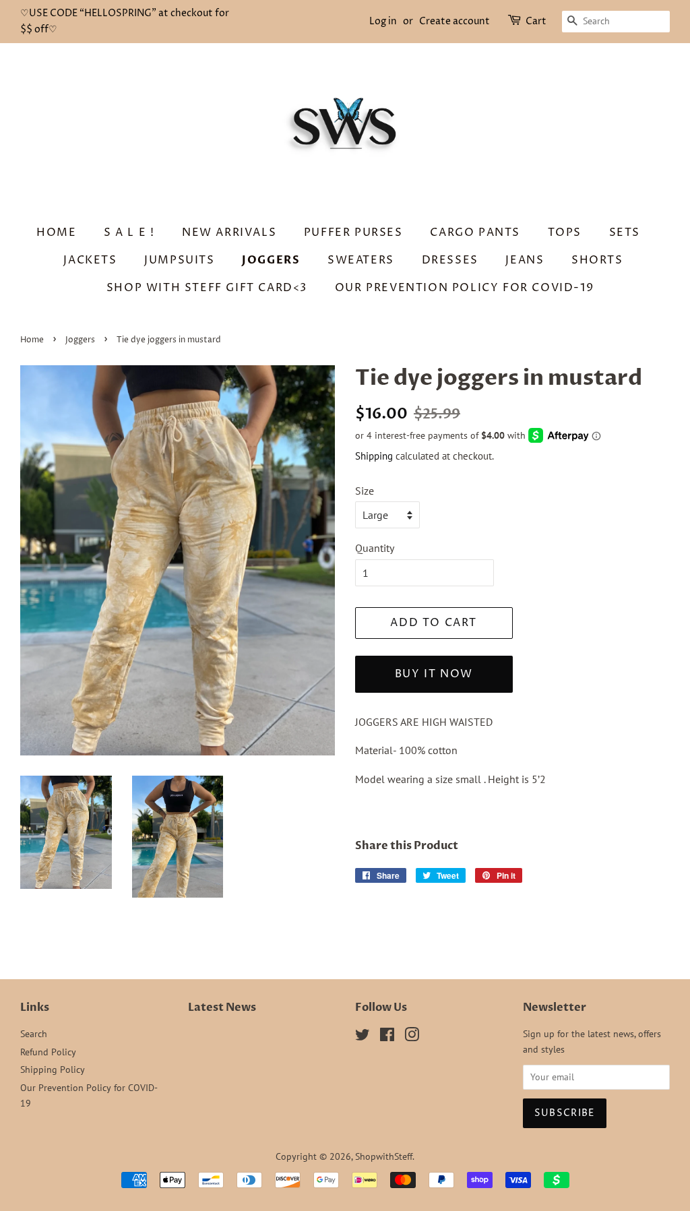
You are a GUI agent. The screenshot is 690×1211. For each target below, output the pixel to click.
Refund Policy (48, 1052)
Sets (624, 232)
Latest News (222, 1007)
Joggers (271, 260)
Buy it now (434, 673)
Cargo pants (475, 232)
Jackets (90, 260)
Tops (565, 232)
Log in (383, 21)
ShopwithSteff (383, 1156)
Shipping (374, 455)
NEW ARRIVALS (229, 232)
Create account (454, 21)
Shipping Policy (52, 1069)
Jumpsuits (179, 260)
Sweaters (360, 260)
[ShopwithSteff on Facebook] (387, 1037)
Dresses (450, 260)
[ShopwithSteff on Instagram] (411, 1037)
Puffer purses (353, 232)
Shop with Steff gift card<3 (206, 287)
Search (33, 1034)
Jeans (524, 260)
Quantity (374, 548)
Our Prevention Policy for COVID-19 (464, 287)
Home (56, 232)
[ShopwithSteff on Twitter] (362, 1037)
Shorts (597, 260)
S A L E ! (129, 232)
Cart (536, 21)
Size (364, 490)
